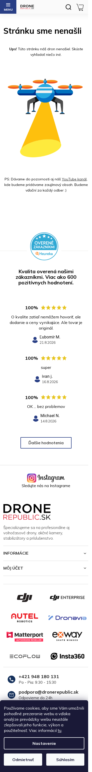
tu (59, 730)
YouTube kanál (74, 179)
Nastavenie (44, 743)
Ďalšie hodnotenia (46, 442)
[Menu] (8, 7)
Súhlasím (65, 759)
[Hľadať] (68, 7)
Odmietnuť (23, 759)
